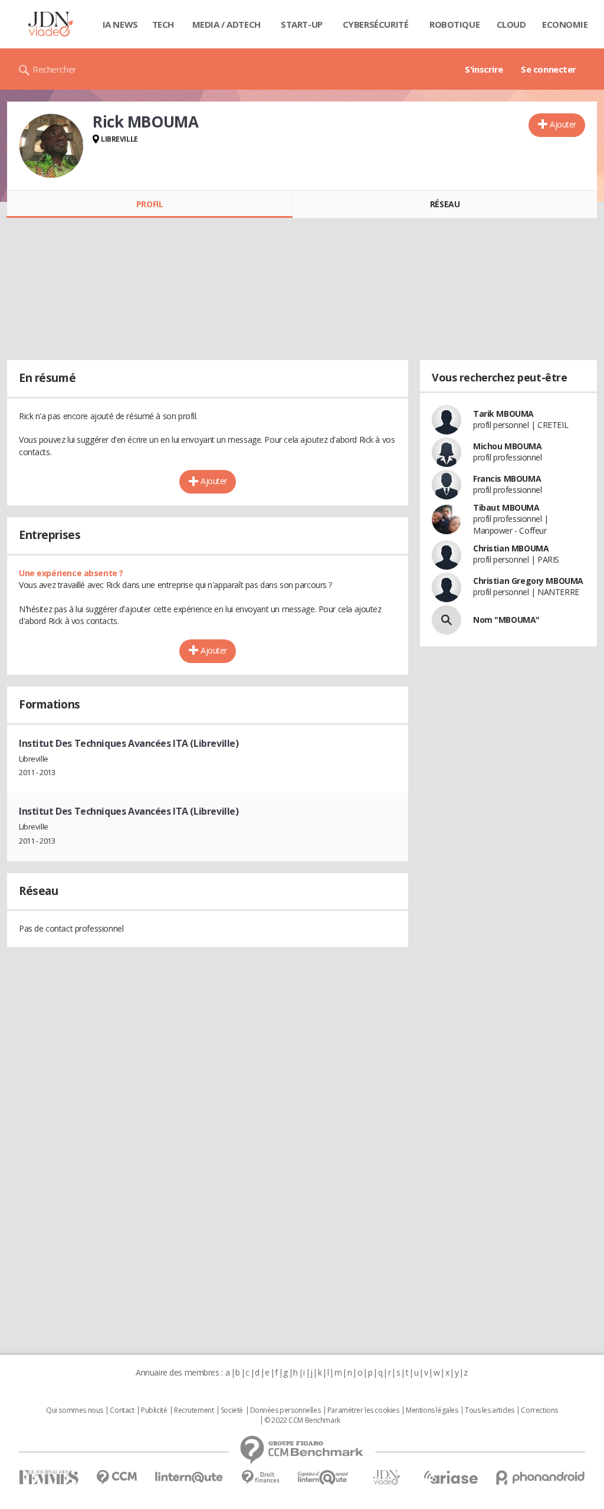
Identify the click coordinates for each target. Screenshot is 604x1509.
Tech (163, 24)
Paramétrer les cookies (363, 1410)
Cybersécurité (376, 24)
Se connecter (548, 69)
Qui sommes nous (74, 1410)
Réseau (444, 204)
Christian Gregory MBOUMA (528, 580)
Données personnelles (285, 1410)
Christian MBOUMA (511, 548)
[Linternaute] (189, 1477)
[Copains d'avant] (323, 1477)
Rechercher (54, 69)
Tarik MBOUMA (503, 413)
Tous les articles (489, 1410)
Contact (122, 1410)
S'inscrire (484, 69)
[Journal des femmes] (48, 1477)
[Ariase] (451, 1477)
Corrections (539, 1410)
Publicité (154, 1410)
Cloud (511, 24)
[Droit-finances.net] (260, 1477)
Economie (565, 24)
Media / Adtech (226, 24)
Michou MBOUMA (507, 446)
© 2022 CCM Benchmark (302, 1420)
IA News (120, 24)
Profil (149, 204)
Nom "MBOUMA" (506, 619)
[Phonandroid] (540, 1477)
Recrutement (194, 1410)
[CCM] (116, 1477)
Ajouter (563, 124)
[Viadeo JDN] (386, 1477)
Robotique (454, 24)
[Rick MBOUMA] (51, 145)
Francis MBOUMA (507, 478)
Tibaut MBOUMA (506, 507)
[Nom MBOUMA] (446, 620)
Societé (232, 1410)
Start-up (302, 24)
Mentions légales (432, 1410)
